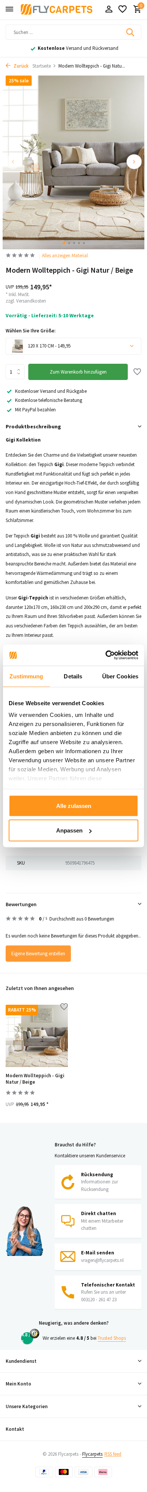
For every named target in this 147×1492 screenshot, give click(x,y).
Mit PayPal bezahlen (35, 409)
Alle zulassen (73, 805)
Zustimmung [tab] (26, 676)
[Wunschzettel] (122, 9)
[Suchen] (131, 32)
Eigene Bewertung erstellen (38, 953)
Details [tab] (73, 676)
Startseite (41, 66)
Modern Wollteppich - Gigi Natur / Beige (35, 1079)
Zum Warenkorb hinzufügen (78, 372)
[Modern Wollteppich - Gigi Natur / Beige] (37, 1036)
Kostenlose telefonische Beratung (48, 400)
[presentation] (13, 161)
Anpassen (69, 830)
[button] (64, 243)
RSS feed (112, 1454)
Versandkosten (31, 301)
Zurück (20, 66)
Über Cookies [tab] (120, 676)
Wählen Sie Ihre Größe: (30, 330)
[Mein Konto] (108, 9)
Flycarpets (92, 1454)
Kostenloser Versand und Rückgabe (51, 391)
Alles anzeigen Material (65, 255)
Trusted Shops (112, 1338)
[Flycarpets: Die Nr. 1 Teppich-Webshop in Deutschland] (56, 9)
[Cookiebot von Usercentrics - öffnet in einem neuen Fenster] (105, 655)
